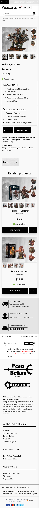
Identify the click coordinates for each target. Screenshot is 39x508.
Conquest (9, 18)
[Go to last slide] (4, 56)
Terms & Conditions (10, 433)
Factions (17, 18)
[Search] (34, 13)
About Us (6, 430)
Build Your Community (11, 473)
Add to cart (22, 130)
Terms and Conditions (14, 354)
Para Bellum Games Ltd (12, 456)
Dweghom (24, 18)
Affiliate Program (9, 442)
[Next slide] (34, 56)
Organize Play (8, 479)
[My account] (15, 7)
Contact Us (7, 439)
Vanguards (7, 476)
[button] (12, 57)
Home (3, 18)
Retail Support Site (10, 459)
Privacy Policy (27, 351)
